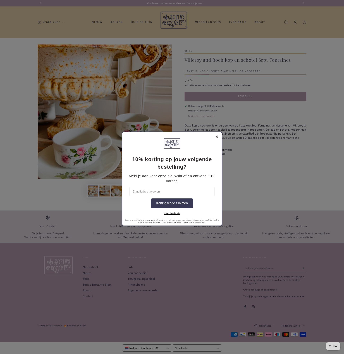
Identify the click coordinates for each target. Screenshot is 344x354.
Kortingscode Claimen (172, 203)
